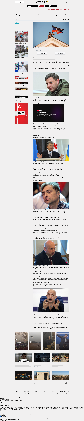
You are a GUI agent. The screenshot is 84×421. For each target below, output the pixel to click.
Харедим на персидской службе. (41, 363)
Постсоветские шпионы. (23, 364)
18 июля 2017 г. (50, 137)
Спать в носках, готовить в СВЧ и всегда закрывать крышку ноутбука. (23, 381)
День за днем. (21, 43)
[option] (21, 341)
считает (57, 235)
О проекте (16, 391)
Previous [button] (13, 341)
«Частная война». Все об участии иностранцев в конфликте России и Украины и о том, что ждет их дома (21, 86)
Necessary (3, 411)
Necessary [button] (2, 410)
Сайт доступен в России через (58, 9)
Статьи (41, 5)
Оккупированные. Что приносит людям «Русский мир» (20, 80)
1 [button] (40, 350)
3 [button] (43, 350)
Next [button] (70, 341)
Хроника (35, 5)
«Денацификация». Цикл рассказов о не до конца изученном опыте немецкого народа (21, 100)
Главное (29, 5)
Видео (47, 5)
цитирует (40, 228)
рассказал (62, 318)
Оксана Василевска (66, 19)
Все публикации (26, 391)
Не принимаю (6, 399)
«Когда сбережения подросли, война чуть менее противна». (42, 382)
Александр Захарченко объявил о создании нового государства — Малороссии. (50, 58)
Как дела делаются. (21, 73)
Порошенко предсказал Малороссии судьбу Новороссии (21, 28)
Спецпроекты (53, 5)
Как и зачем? (2, 398)
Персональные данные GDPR (64, 391)
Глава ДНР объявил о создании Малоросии (20, 25)
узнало (36, 177)
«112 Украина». (45, 282)
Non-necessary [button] (2, 415)
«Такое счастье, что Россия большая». (21, 58)
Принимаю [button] (2, 399)
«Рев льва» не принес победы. (60, 364)
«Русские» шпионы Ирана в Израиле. (60, 382)
